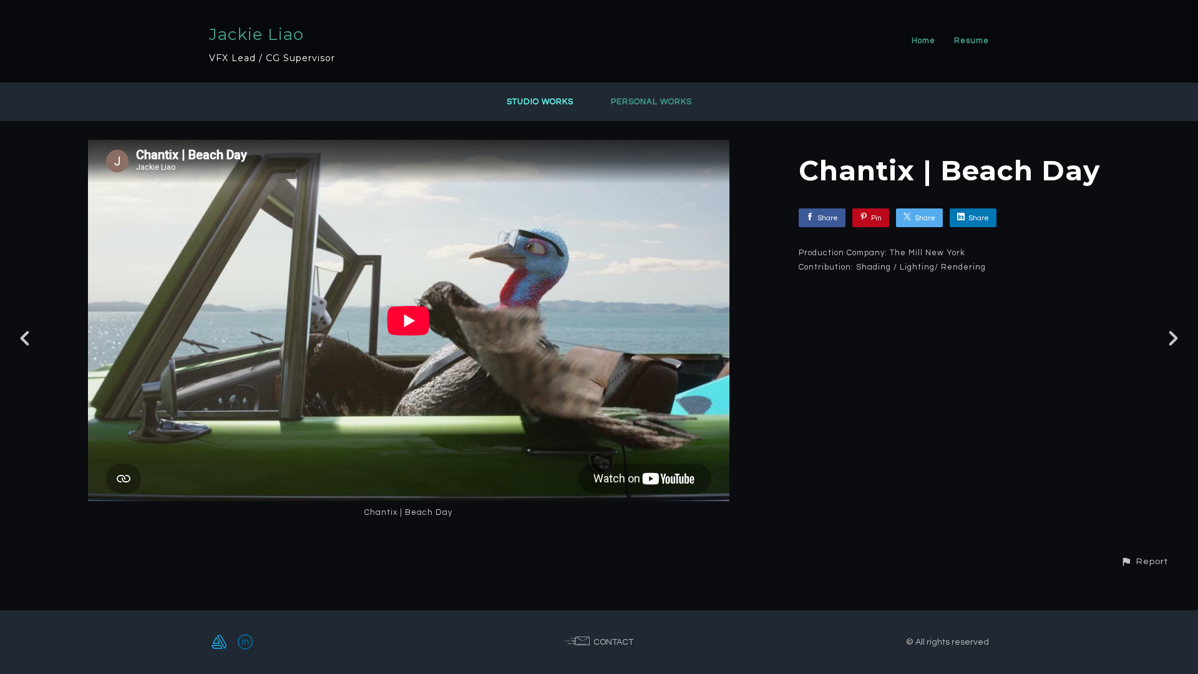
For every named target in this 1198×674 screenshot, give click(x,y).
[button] (1144, 561)
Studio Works (540, 101)
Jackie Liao (256, 34)
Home (923, 40)
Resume (971, 40)
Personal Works (651, 101)
